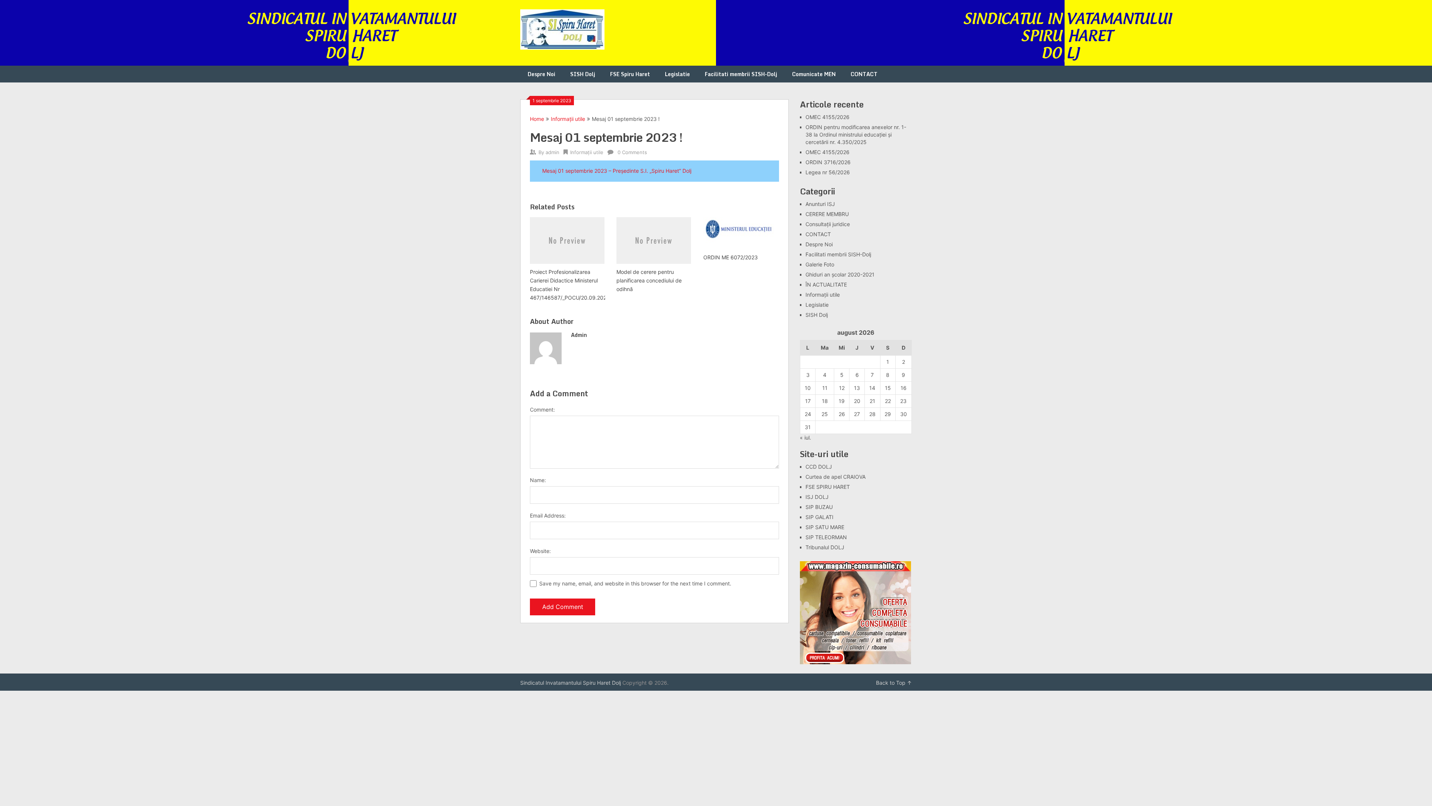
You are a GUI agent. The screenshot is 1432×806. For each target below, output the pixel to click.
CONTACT (864, 74)
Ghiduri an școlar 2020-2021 (840, 274)
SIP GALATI (819, 517)
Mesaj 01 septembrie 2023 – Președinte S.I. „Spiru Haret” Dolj (616, 171)
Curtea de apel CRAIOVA (836, 477)
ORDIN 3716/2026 (828, 162)
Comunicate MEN (814, 74)
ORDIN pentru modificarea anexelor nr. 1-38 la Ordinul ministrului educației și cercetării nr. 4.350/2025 (856, 134)
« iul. (805, 437)
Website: (540, 551)
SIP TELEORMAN (826, 537)
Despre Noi (541, 74)
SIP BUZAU (819, 507)
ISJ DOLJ (817, 497)
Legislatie (677, 74)
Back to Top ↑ (894, 683)
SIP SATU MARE (825, 527)
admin (552, 152)
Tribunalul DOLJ (825, 547)
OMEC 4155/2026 (828, 117)
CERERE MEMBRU (827, 214)
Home (537, 119)
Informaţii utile (568, 119)
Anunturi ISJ (820, 204)
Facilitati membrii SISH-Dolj (741, 74)
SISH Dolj (582, 74)
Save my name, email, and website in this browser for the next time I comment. (635, 583)
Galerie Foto (820, 264)
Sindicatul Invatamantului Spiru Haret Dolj (570, 683)
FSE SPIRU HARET (828, 487)
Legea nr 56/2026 (828, 172)
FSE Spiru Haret (630, 74)
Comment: (542, 409)
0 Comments (632, 152)
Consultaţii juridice (828, 224)
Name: (538, 480)
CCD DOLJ (819, 466)
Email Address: (548, 515)
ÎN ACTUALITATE (826, 284)
